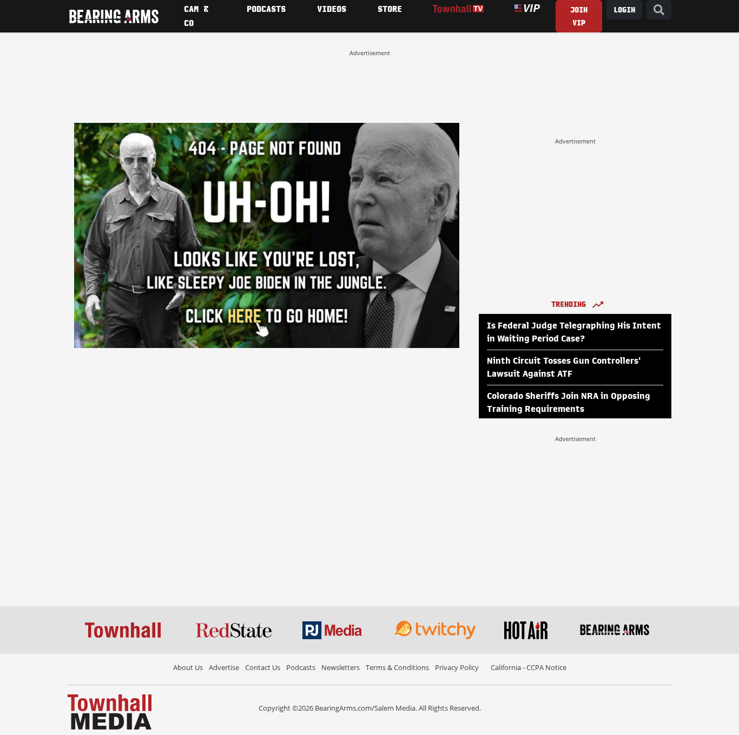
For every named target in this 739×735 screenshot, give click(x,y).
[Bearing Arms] (114, 16)
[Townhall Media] (109, 711)
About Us (188, 667)
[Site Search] (658, 10)
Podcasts (300, 667)
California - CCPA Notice (528, 667)
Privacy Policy (457, 667)
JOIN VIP (579, 16)
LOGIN (624, 10)
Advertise (224, 667)
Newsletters (340, 667)
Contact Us (262, 667)
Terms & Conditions (397, 667)
